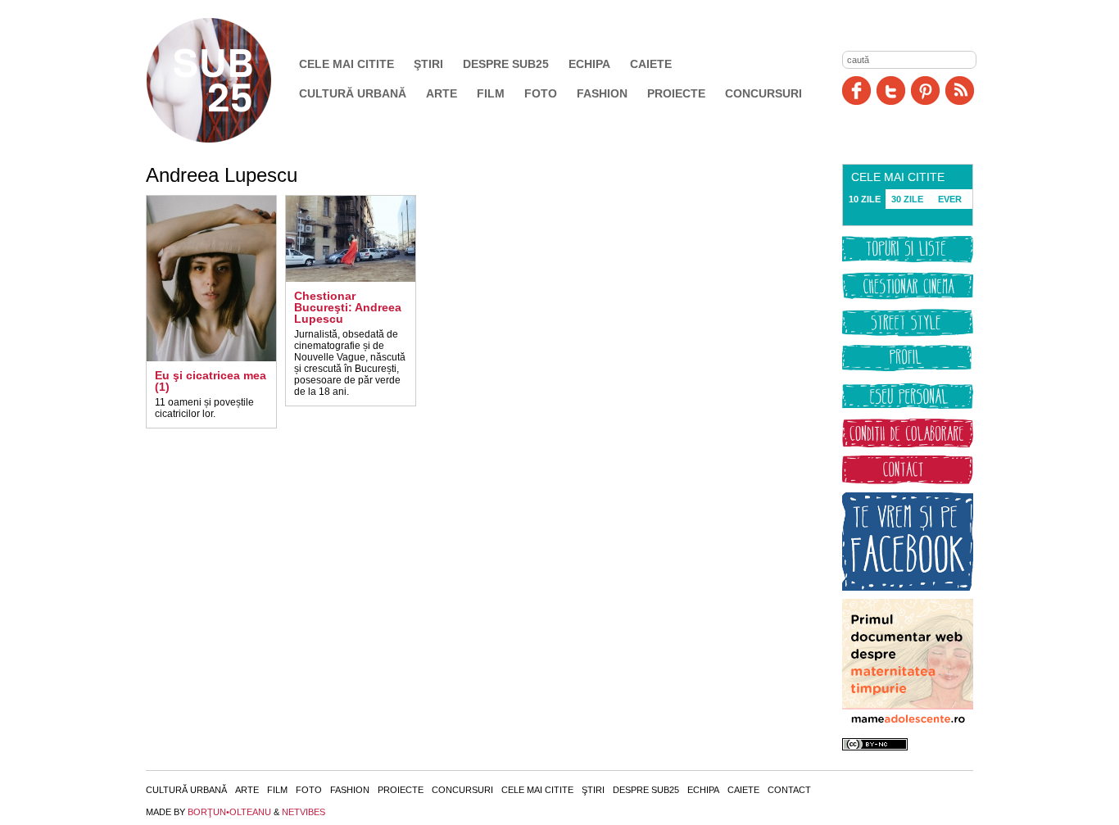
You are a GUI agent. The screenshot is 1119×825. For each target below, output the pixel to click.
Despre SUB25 (506, 63)
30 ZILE (907, 199)
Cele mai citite (346, 63)
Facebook (856, 90)
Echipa (589, 63)
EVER (950, 199)
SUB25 (228, 80)
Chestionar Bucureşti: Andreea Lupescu (347, 307)
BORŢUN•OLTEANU (229, 812)
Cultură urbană (352, 93)
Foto (540, 93)
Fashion (602, 93)
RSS (959, 90)
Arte (441, 93)
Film (491, 93)
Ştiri (428, 63)
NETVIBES (303, 812)
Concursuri (763, 93)
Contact (789, 790)
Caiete (651, 63)
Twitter (891, 90)
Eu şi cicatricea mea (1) (210, 381)
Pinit (925, 90)
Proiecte (676, 93)
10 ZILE (865, 199)
